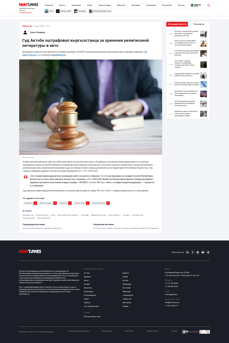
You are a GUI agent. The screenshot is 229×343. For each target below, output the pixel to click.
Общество (121, 5)
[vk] (187, 252)
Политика (49, 5)
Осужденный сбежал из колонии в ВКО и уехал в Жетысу (187, 75)
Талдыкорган (128, 295)
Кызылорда (88, 291)
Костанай (126, 288)
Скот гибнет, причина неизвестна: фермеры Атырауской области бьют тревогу (185, 64)
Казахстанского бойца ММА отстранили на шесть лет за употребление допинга (185, 43)
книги (127, 215)
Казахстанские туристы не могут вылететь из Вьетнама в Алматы (187, 84)
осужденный (44, 218)
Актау (86, 280)
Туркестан (127, 299)
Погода (181, 5)
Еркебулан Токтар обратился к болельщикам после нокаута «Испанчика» (186, 93)
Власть (62, 5)
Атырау (87, 284)
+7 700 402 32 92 (171, 286)
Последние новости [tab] (177, 24)
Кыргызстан (42, 215)
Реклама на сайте (152, 331)
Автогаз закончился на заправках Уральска (42, 228)
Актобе (125, 280)
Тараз (86, 299)
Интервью (136, 5)
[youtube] (203, 252)
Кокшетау (88, 288)
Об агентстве (129, 331)
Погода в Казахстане (92, 316)
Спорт (89, 5)
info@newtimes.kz (172, 302)
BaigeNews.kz (59, 55)
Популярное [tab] (198, 24)
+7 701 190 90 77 (171, 306)
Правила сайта (107, 331)
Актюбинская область (69, 215)
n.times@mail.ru (171, 294)
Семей (125, 277)
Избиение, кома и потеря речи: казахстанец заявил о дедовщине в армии (186, 113)
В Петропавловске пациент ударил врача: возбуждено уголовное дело (185, 103)
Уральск (87, 303)
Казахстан (28, 215)
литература (138, 215)
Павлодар (126, 291)
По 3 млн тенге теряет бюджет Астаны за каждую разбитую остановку (125, 228)
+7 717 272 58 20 (171, 283)
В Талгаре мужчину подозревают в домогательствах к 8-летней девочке (187, 53)
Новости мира (104, 5)
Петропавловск (90, 295)
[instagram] (198, 252)
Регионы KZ (167, 5)
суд (53, 215)
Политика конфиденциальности (78, 331)
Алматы (126, 273)
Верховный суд (99, 215)
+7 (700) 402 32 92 (25, 13)
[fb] (193, 252)
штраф (85, 215)
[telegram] (208, 252)
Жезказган (127, 303)
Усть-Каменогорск (91, 306)
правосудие (29, 218)
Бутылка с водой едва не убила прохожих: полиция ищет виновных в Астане (186, 33)
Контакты (174, 331)
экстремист (115, 215)
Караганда (127, 284)
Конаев (125, 306)
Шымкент (87, 277)
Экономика (76, 5)
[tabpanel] (188, 73)
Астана (87, 273)
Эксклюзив (151, 5)
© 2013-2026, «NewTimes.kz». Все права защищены (36, 332)
